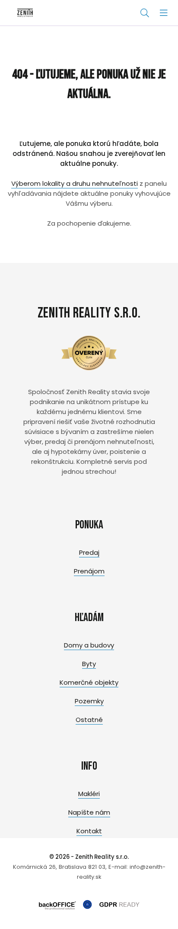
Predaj (89, 552)
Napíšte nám (89, 812)
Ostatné (89, 719)
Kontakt (89, 830)
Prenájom (89, 571)
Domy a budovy (89, 645)
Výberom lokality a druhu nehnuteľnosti (74, 183)
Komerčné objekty (89, 682)
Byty (89, 663)
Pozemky (89, 701)
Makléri (89, 793)
